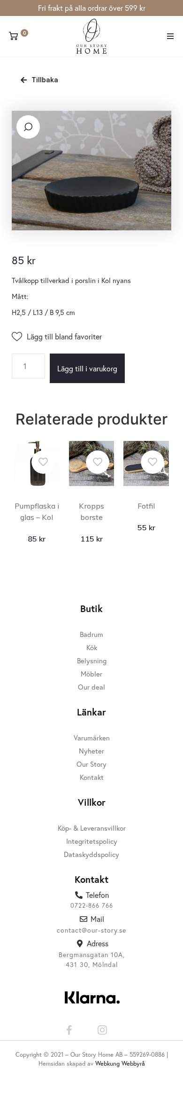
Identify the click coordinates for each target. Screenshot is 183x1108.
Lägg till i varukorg (87, 368)
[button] (170, 36)
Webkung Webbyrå (120, 1064)
